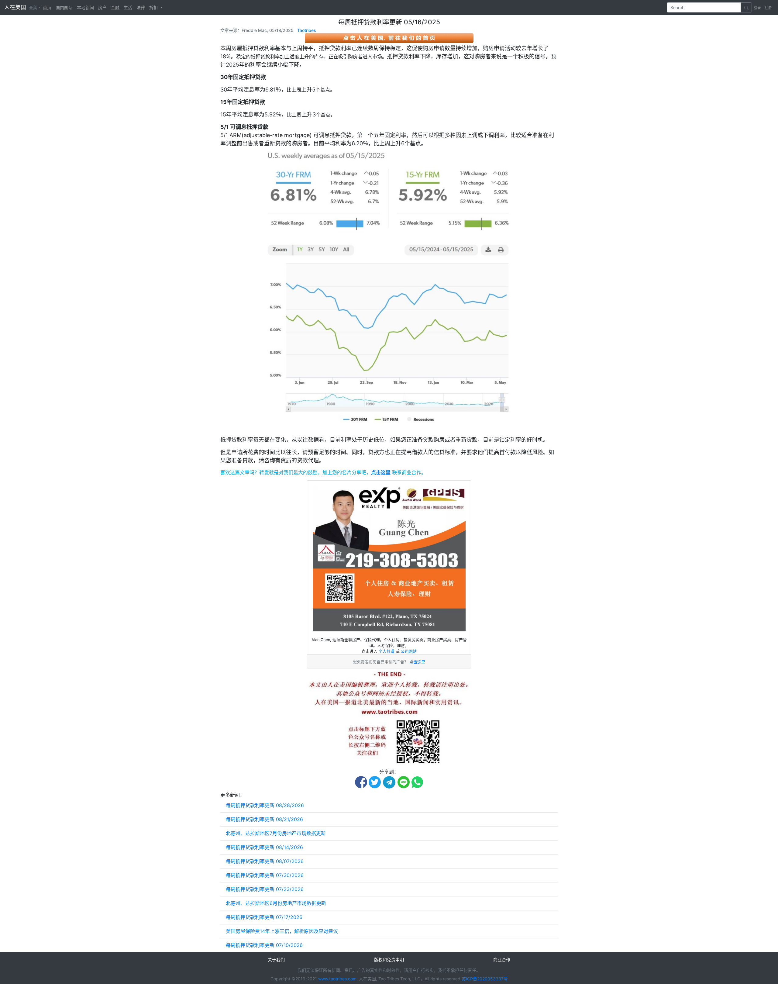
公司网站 (409, 651)
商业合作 (501, 959)
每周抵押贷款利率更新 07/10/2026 (264, 945)
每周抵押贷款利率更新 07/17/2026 (264, 917)
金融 (115, 7)
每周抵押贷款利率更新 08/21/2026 (264, 819)
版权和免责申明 (389, 959)
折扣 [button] (154, 7)
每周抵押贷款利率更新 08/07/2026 (265, 861)
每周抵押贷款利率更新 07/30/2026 (265, 875)
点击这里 (381, 472)
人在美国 (16, 7)
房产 (102, 7)
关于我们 (276, 959)
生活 (128, 7)
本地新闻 (85, 7)
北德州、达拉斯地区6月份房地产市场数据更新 (276, 903)
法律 (140, 7)
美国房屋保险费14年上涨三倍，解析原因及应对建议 (282, 931)
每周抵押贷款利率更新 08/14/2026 (264, 847)
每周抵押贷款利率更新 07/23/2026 (265, 889)
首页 (47, 7)
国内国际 (64, 7)
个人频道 (387, 651)
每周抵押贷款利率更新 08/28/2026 (265, 805)
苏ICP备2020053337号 (485, 978)
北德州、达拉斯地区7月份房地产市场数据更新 (276, 833)
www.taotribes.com (337, 978)
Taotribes (306, 30)
